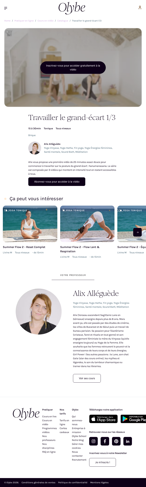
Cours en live (49, 416)
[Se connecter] (140, 8)
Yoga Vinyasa (51, 147)
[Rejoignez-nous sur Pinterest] (116, 441)
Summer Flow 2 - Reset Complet (24, 247)
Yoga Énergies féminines (98, 147)
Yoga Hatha (66, 147)
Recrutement (79, 459)
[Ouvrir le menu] (7, 8)
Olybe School (79, 436)
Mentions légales (99, 482)
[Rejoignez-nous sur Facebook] (105, 441)
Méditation (81, 151)
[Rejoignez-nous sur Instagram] (93, 441)
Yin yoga (79, 147)
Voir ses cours (87, 378)
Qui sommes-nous (77, 420)
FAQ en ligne (49, 451)
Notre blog (78, 440)
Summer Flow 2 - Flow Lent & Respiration (80, 249)
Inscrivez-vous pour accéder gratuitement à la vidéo (73, 67)
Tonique (48, 128)
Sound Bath (67, 151)
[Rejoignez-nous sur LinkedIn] (127, 441)
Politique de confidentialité (72, 482)
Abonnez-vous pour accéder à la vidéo (56, 181)
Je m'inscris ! (102, 462)
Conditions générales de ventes (38, 482)
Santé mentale (52, 151)
